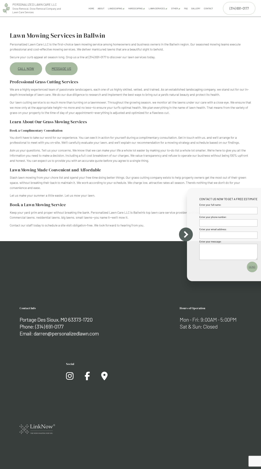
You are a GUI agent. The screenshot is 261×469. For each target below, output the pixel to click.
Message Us (61, 69)
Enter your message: (196, 241)
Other (174, 8)
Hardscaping (135, 8)
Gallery (195, 8)
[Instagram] (70, 378)
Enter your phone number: (199, 216)
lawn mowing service (88, 44)
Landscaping (115, 8)
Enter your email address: (199, 229)
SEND (238, 266)
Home (91, 8)
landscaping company (200, 89)
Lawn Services (157, 8)
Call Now (26, 69)
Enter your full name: (196, 204)
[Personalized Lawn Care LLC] (6, 7)
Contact (208, 8)
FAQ (186, 8)
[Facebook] (87, 378)
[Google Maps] (104, 378)
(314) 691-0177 (239, 8)
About (101, 8)
